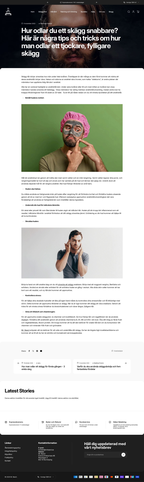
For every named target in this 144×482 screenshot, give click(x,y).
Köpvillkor (8, 454)
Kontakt (7, 461)
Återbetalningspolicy (12, 448)
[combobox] (131, 2)
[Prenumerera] (123, 455)
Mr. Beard (25, 330)
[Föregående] (48, 2)
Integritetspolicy (11, 451)
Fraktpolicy (9, 457)
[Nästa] (96, 2)
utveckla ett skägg (65, 284)
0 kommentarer (118, 351)
